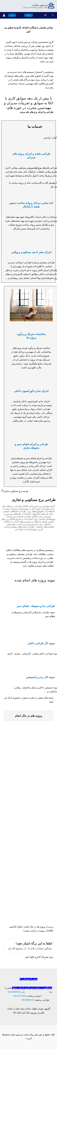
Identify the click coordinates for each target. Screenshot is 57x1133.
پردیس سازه (40, 5)
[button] (52, 15)
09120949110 (28, 1000)
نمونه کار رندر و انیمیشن (40, 677)
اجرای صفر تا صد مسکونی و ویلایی (31, 252)
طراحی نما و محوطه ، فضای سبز (36, 605)
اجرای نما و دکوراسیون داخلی (31, 390)
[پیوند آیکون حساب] (4, 15)
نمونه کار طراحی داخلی (41, 643)
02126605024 (14, 992)
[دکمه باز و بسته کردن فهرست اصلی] (45, 15)
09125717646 (19, 996)
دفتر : (22, 992)
